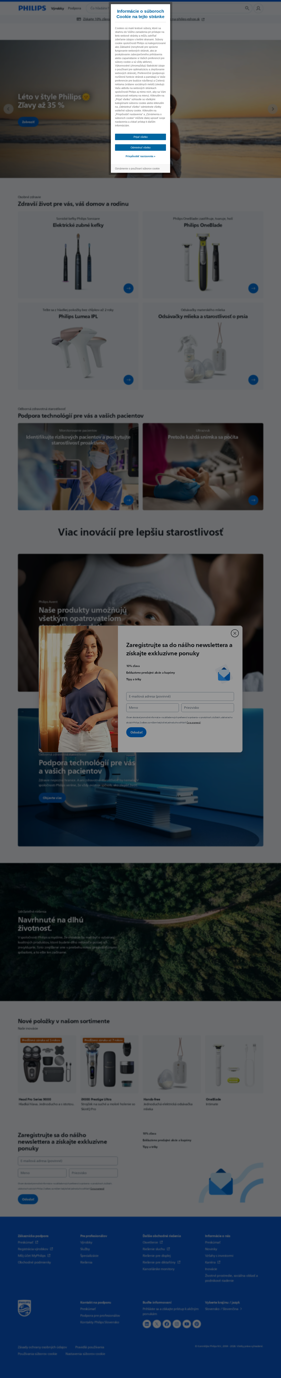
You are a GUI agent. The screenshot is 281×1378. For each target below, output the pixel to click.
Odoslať (136, 732)
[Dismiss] (234, 633)
